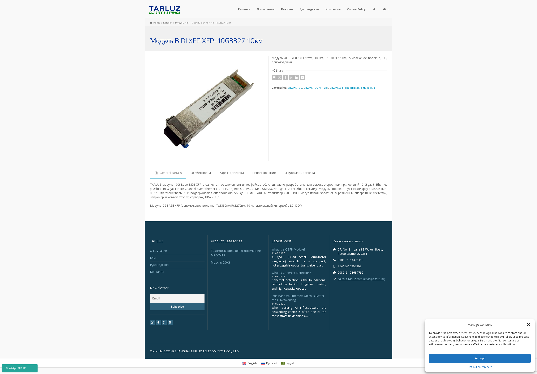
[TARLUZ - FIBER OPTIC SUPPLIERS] (164, 10)
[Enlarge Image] (207, 108)
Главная (244, 9)
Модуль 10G (295, 87)
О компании (266, 9)
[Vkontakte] (302, 77)
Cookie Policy (356, 9)
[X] (279, 77)
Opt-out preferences (480, 367)
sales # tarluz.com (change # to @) (361, 279)
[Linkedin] (296, 77)
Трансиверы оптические (360, 87)
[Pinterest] (291, 77)
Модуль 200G (220, 262)
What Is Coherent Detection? (291, 273)
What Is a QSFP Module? (288, 249)
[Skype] (170, 322)
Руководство (309, 9)
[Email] (274, 77)
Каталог (287, 9)
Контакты (333, 9)
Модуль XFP (337, 87)
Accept (480, 358)
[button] (529, 325)
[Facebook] (285, 77)
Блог (153, 258)
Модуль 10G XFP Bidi (316, 87)
